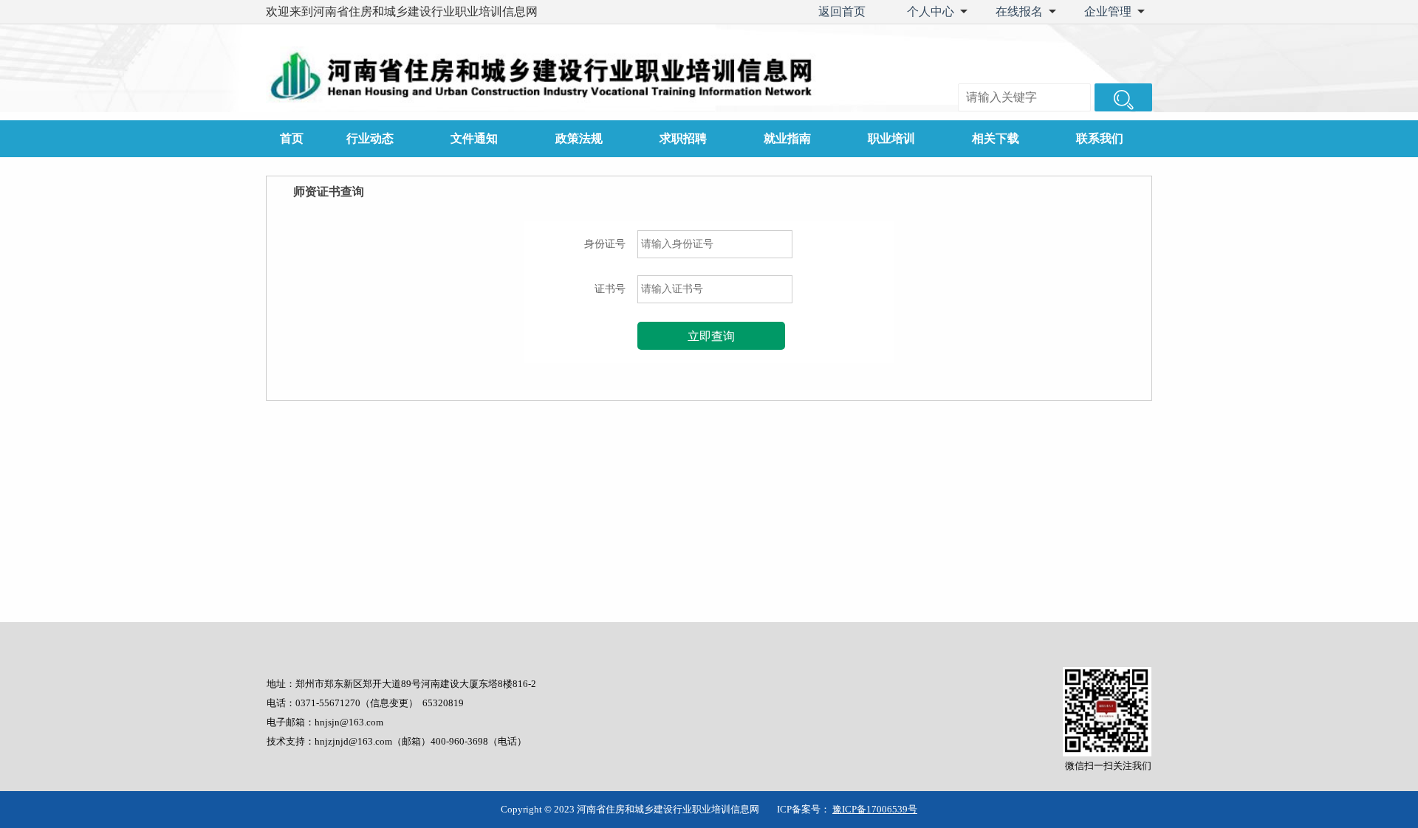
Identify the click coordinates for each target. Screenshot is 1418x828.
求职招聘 (683, 138)
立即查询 (711, 336)
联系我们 (1099, 138)
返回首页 (842, 11)
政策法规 (579, 138)
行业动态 (370, 138)
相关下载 (995, 138)
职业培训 (891, 138)
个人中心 (930, 11)
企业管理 (1107, 11)
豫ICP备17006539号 (874, 809)
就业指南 (787, 138)
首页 (292, 138)
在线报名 (1019, 11)
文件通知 (474, 138)
